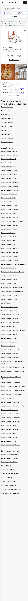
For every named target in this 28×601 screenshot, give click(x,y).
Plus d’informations (14, 59)
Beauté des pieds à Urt (8, 433)
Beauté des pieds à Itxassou (9, 256)
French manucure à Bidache (9, 473)
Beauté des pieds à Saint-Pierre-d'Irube (12, 390)
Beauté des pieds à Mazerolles (10, 295)
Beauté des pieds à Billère (8, 202)
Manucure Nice (5, 130)
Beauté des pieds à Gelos (8, 240)
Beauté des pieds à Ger (8, 244)
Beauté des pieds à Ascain (9, 163)
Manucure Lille (5, 111)
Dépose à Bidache (6, 466)
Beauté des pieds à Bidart (8, 198)
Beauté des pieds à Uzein (8, 441)
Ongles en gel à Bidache (8, 481)
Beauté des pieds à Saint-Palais (10, 382)
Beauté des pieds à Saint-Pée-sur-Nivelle (13, 386)
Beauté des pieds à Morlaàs (9, 307)
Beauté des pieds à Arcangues (10, 155)
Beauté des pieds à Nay (8, 326)
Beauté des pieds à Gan (8, 233)
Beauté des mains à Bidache (9, 454)
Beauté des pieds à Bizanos (9, 205)
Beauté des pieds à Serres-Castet (11, 414)
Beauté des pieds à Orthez (9, 334)
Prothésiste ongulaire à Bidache (10, 493)
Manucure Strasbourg (7, 138)
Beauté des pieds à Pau (8, 346)
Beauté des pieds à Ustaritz (9, 437)
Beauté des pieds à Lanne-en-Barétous (12, 272)
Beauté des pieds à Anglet (9, 151)
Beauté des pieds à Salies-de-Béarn (11, 394)
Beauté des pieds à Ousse (9, 338)
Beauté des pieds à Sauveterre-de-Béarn (13, 406)
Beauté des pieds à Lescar (9, 279)
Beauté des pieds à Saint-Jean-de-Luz (12, 367)
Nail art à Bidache (6, 477)
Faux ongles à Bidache (8, 470)
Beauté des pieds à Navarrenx (10, 322)
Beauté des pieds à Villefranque (10, 445)
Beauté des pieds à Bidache (9, 462)
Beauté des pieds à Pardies (9, 342)
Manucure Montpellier (7, 122)
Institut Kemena (7, 83)
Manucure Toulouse (7, 142)
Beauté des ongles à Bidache (9, 458)
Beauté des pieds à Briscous (9, 217)
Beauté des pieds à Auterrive (9, 178)
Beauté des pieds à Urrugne (9, 429)
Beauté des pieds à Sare (8, 398)
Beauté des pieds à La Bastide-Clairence (13, 264)
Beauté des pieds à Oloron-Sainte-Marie (13, 330)
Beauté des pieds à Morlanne (9, 311)
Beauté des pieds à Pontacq (9, 353)
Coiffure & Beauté (7, 47)
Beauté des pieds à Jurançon (9, 260)
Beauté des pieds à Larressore (10, 276)
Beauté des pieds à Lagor (8, 268)
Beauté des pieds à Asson (9, 166)
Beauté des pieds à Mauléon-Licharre (12, 287)
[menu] (2, 2)
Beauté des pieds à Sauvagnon (10, 402)
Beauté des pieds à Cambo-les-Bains (12, 221)
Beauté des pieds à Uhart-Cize (10, 421)
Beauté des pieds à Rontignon (10, 357)
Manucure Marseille (7, 118)
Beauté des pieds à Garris (8, 237)
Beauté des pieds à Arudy (8, 159)
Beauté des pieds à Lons (8, 283)
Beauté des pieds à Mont (8, 303)
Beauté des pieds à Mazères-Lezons (12, 291)
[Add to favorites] (24, 30)
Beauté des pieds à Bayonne (9, 190)
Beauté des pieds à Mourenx (9, 318)
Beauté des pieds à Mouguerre (10, 314)
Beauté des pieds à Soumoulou (10, 417)
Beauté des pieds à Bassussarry (10, 182)
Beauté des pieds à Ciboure (9, 225)
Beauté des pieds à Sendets (9, 410)
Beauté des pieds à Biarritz (9, 194)
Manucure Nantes (6, 126)
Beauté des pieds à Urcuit (8, 425)
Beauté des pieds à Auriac (9, 174)
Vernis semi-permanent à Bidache (11, 489)
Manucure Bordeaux (7, 107)
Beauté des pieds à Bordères (9, 209)
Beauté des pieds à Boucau (9, 213)
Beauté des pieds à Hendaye (9, 252)
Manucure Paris (5, 134)
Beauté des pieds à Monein (9, 299)
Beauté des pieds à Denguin (9, 229)
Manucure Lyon (5, 114)
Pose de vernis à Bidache (8, 485)
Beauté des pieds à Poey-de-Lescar (11, 350)
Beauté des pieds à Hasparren (10, 248)
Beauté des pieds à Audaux (9, 170)
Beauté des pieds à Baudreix (9, 186)
